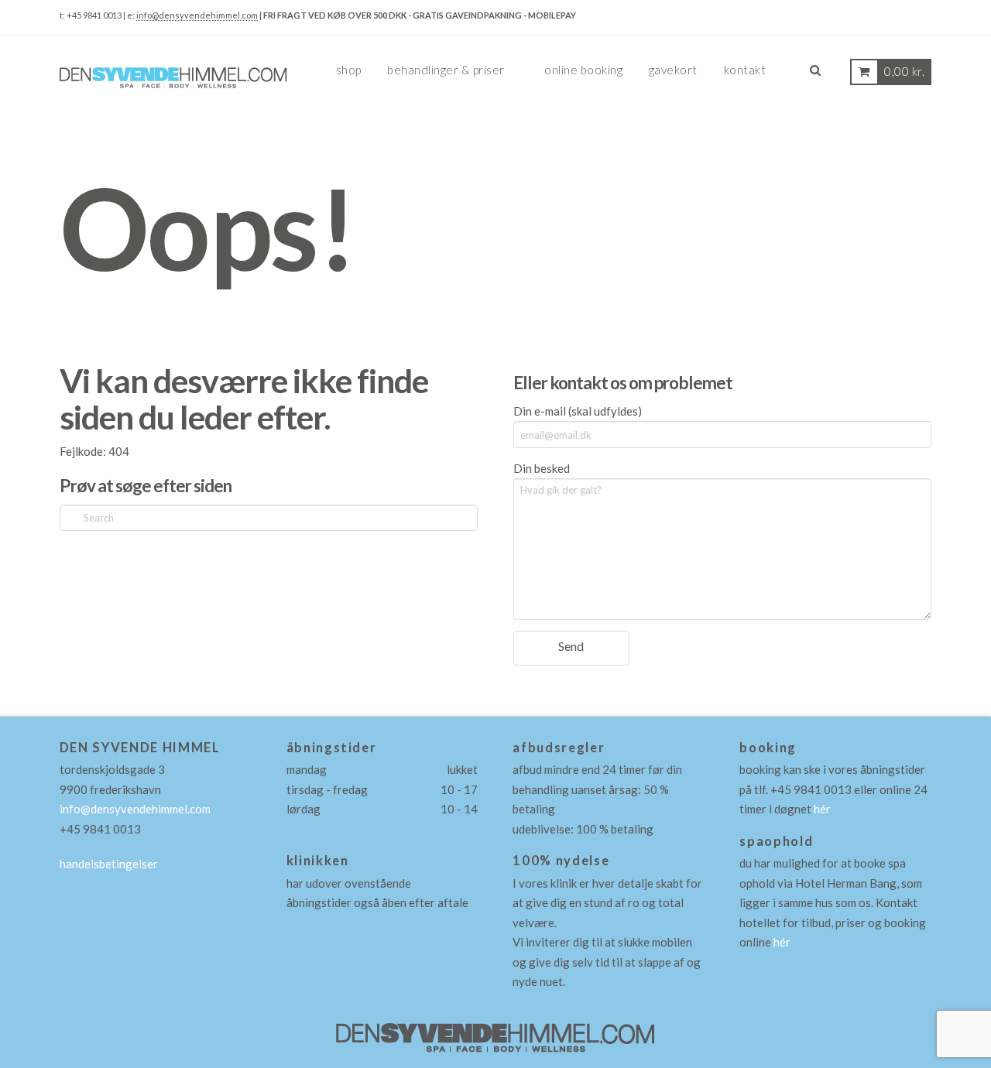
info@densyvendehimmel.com (197, 15)
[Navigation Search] (814, 76)
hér (822, 809)
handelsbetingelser (109, 864)
